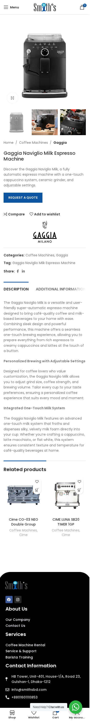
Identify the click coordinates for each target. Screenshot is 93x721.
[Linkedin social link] (23, 271)
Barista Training (19, 657)
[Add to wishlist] (37, 482)
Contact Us (15, 625)
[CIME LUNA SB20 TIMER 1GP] (66, 495)
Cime (23, 535)
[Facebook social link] (18, 271)
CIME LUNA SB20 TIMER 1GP (65, 522)
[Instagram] (17, 599)
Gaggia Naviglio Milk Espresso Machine (43, 262)
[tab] (16, 288)
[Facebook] (9, 599)
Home (9, 142)
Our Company (17, 619)
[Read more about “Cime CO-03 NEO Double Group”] (37, 490)
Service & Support (20, 651)
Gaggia (60, 142)
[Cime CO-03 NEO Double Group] (24, 495)
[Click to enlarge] (12, 97)
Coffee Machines (33, 142)
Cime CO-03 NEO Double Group (23, 522)
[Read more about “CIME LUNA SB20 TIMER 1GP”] (79, 490)
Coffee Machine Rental (25, 645)
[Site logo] (45, 7)
